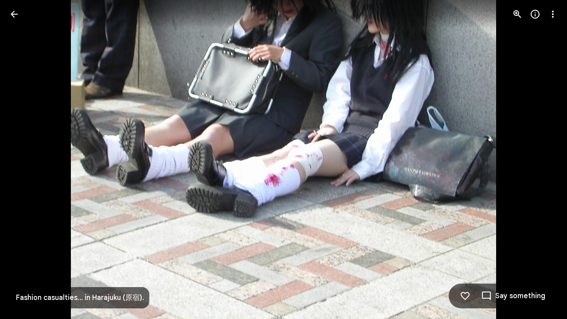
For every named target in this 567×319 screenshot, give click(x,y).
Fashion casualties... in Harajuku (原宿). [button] (80, 297)
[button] (24, 159)
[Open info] (535, 14)
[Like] (465, 296)
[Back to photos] (14, 14)
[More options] (553, 14)
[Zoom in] (517, 14)
